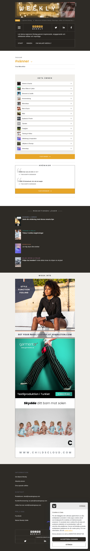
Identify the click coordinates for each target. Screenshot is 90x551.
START (20, 43)
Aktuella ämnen (20, 481)
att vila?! (28, 172)
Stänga (82, 506)
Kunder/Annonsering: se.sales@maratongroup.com (31, 501)
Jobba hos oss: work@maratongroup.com (28, 505)
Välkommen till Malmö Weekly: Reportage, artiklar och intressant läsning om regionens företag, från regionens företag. (52, 20)
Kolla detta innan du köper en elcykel (42, 260)
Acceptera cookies (69, 539)
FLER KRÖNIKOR (43, 191)
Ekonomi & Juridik (29, 217)
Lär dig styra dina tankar (30, 247)
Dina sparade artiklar (21, 485)
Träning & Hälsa (29, 230)
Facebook (18, 516)
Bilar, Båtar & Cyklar (31, 258)
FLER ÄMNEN (44, 156)
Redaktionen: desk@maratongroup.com (27, 496)
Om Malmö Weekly (43, 43)
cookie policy (68, 530)
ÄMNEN (29, 43)
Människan (26, 244)
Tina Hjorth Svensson (28, 174)
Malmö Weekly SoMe (21, 520)
